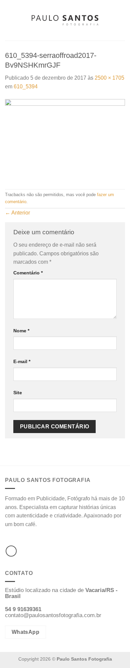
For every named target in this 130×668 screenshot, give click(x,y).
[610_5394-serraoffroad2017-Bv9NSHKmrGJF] (65, 140)
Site (17, 392)
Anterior (17, 213)
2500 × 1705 (109, 78)
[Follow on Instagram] (11, 551)
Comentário (28, 272)
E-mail (21, 361)
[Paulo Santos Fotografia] (65, 20)
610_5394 (26, 86)
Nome (21, 330)
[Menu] (9, 20)
